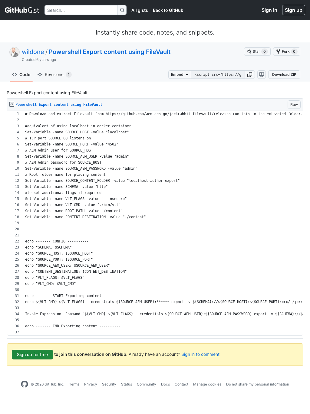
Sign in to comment (200, 354)
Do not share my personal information (257, 384)
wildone (33, 51)
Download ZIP (284, 74)
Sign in (269, 10)
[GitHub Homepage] (24, 384)
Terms (74, 384)
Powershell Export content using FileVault (110, 51)
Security (109, 384)
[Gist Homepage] (22, 10)
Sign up (293, 10)
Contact (181, 384)
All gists (139, 10)
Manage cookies (207, 384)
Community (146, 384)
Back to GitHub (168, 10)
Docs (165, 384)
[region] (155, 223)
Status (126, 384)
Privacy (90, 384)
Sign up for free (32, 354)
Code (24, 74)
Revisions (57, 74)
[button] (250, 74)
